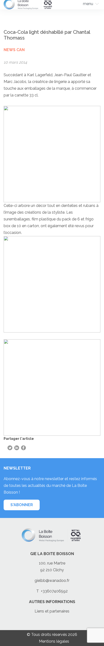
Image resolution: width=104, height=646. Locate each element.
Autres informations (52, 601)
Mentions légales (54, 641)
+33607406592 (54, 591)
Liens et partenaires (52, 611)
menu (88, 3)
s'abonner (21, 505)
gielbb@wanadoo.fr (52, 580)
